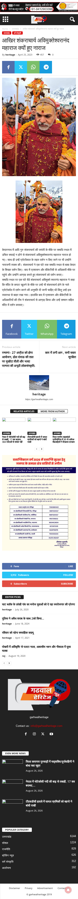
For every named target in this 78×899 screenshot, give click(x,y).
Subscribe (67, 583)
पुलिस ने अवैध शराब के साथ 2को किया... (23, 618)
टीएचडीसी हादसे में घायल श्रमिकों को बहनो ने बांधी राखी (37, 439)
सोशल (5, 843)
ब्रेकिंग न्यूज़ (8, 855)
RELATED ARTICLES (24, 411)
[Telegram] (46, 67)
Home (5, 28)
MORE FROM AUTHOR (53, 411)
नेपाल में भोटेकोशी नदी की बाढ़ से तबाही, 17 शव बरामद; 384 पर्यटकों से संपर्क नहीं (13, 439)
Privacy (28, 888)
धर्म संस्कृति (17, 33)
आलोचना (6, 867)
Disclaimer (14, 888)
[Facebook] (8, 67)
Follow (68, 574)
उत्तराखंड (15, 28)
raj (3, 655)
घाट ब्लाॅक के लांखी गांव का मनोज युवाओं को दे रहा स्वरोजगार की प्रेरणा (38, 604)
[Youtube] (52, 734)
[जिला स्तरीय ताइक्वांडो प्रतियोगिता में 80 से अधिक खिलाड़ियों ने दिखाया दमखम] (64, 426)
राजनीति (6, 849)
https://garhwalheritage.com (39, 399)
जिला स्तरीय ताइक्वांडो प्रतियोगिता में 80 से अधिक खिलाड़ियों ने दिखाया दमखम (64, 439)
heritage (10, 54)
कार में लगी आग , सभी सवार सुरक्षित (60, 354)
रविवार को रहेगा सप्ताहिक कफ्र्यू (18, 632)
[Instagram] (35, 734)
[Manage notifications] (68, 890)
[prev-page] (37, 449)
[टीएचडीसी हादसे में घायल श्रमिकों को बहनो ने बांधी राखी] (39, 426)
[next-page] (42, 449)
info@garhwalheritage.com (46, 725)
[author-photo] (39, 382)
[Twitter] (21, 67)
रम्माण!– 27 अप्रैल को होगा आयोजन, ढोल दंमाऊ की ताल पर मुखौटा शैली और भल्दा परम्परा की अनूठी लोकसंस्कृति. (18, 359)
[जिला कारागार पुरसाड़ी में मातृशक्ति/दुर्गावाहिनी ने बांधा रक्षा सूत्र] (12, 767)
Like (70, 566)
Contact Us (63, 888)
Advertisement (45, 888)
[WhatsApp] (33, 67)
